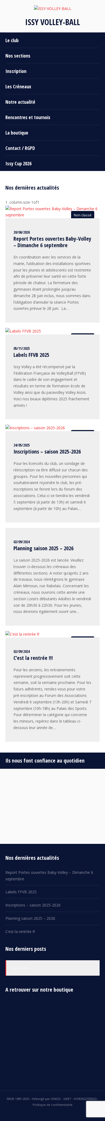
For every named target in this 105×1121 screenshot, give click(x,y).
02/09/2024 (21, 541)
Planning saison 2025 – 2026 (43, 548)
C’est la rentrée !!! (33, 658)
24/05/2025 (21, 445)
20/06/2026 (21, 232)
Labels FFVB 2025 (31, 354)
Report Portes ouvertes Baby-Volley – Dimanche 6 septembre (52, 242)
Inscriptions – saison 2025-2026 (47, 451)
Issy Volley (19, 968)
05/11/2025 (21, 348)
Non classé (83, 215)
